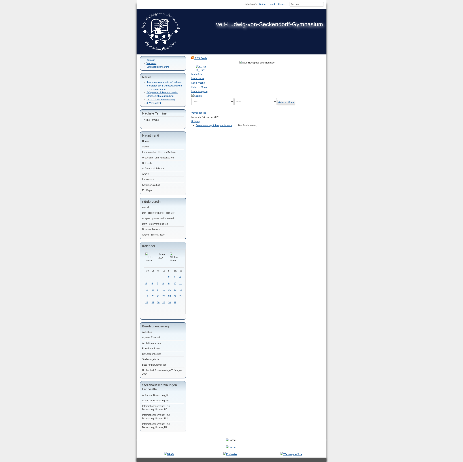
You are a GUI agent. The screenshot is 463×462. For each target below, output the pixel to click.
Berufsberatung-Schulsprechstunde (214, 125)
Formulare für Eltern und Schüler (159, 152)
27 (153, 302)
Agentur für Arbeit (151, 337)
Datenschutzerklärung (157, 66)
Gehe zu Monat (199, 87)
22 (163, 296)
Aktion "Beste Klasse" (153, 234)
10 (175, 283)
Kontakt (150, 60)
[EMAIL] (321, 70)
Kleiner (281, 4)
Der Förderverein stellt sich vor (158, 212)
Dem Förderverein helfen (155, 223)
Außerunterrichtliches (153, 168)
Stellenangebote (150, 359)
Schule (145, 146)
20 (153, 296)
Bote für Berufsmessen (154, 364)
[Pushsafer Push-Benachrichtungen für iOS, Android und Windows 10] (230, 454)
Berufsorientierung (151, 354)
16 (169, 290)
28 (158, 302)
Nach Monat (197, 78)
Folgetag (195, 121)
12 (146, 290)
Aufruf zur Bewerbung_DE (155, 395)
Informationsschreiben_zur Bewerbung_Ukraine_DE (156, 408)
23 (169, 296)
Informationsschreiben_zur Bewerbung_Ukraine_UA (156, 426)
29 (163, 302)
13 (153, 290)
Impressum (148, 179)
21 (158, 296)
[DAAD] (169, 454)
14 (158, 290)
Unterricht (147, 163)
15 (163, 290)
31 (175, 302)
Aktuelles (147, 332)
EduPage (147, 190)
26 (146, 302)
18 (180, 290)
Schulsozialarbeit (151, 185)
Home (145, 141)
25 (180, 296)
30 (169, 302)
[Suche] (196, 95)
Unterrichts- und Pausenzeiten (158, 157)
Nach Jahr (196, 74)
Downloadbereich (151, 229)
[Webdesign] (291, 454)
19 (146, 296)
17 (175, 290)
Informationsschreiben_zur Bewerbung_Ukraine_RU (156, 417)
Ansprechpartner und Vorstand (158, 218)
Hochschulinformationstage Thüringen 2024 (162, 372)
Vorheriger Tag (198, 112)
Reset (272, 4)
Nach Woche (198, 82)
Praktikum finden (151, 348)
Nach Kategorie (199, 91)
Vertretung (151, 63)
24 (175, 296)
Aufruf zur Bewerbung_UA (155, 400)
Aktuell (145, 207)
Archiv (145, 174)
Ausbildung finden (151, 343)
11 (180, 283)
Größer (262, 4)
